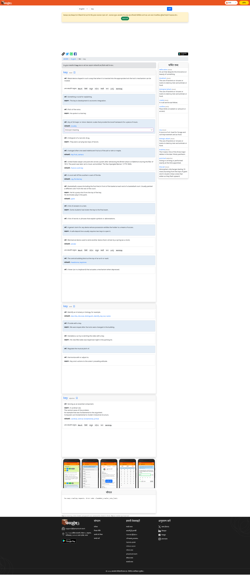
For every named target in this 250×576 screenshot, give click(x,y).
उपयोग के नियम (98, 534)
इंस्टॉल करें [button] (109, 481)
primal (96, 419)
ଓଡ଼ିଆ (97, 89)
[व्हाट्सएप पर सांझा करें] (71, 54)
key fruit (74, 154)
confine (162, 106)
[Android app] (69, 541)
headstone (75, 262)
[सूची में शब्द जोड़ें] (74, 72)
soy (160, 130)
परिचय (96, 527)
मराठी (102, 89)
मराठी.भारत (129, 527)
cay (72, 179)
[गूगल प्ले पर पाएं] (183, 54)
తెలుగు (80, 89)
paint (73, 199)
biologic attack (164, 138)
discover (81, 316)
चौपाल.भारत (129, 558)
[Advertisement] (125, 37)
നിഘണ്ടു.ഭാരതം (132, 538)
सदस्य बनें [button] (125, 18)
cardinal (74, 419)
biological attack (165, 89)
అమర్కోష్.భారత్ (131, 530)
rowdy (161, 100)
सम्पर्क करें (97, 538)
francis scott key (77, 168)
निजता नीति (97, 530)
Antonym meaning (72, 130)
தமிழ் (112, 89)
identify (96, 316)
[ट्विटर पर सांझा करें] (67, 54)
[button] (69, 473)
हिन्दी (85, 89)
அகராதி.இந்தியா (131, 534)
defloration (163, 69)
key (65, 72)
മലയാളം (119, 89)
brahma (162, 149)
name (108, 316)
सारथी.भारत (129, 562)
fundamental (88, 419)
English (73, 59)
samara (80, 154)
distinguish (89, 316)
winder (73, 244)
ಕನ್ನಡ (91, 89)
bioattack (162, 78)
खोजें (169, 9)
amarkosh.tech (131, 554)
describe (74, 316)
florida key (78, 179)
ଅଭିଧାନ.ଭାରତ (131, 546)
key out (103, 316)
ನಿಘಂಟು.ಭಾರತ (130, 542)
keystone (83, 262)
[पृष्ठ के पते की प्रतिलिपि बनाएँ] (63, 54)
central (80, 419)
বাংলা (107, 89)
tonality (74, 126)
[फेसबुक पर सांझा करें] (75, 54)
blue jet (162, 167)
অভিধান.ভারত (129, 550)
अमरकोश (65, 59)
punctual (162, 158)
